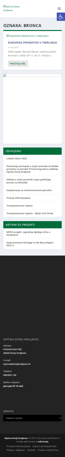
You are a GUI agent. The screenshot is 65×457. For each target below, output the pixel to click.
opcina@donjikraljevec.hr (17, 363)
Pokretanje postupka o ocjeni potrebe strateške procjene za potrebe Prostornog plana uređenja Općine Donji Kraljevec (32, 169)
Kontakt (31, 450)
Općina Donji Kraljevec (16, 438)
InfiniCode (43, 441)
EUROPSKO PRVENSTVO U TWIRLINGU (32, 42)
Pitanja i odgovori (16, 450)
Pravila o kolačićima (48, 450)
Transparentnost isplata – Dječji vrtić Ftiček (29, 213)
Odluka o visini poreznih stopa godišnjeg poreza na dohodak (28, 181)
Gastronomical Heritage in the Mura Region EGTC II (29, 244)
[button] (61, 17)
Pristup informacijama (18, 197)
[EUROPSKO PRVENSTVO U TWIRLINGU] (32, 36)
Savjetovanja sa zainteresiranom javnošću (29, 190)
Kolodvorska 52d (12, 349)
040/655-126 (9, 374)
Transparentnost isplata (19, 205)
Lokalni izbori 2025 (16, 158)
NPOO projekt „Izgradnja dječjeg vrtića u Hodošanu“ (28, 233)
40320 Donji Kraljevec (14, 352)
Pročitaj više (17, 63)
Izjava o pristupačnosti (44, 446)
